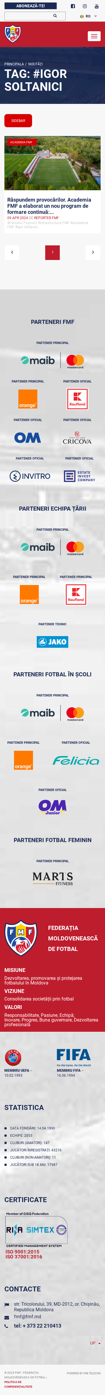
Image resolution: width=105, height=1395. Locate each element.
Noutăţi (35, 64)
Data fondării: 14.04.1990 (33, 1128)
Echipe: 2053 (22, 1136)
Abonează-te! (30, 6)
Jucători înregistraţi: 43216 (36, 1150)
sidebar (18, 121)
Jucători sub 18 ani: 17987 (34, 1165)
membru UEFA (16, 1070)
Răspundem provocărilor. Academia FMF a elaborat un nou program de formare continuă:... (49, 205)
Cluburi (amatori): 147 (30, 1143)
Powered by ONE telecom (84, 1373)
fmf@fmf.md (27, 1316)
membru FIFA (68, 1070)
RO (88, 16)
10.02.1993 (13, 1075)
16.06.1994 (66, 1075)
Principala (14, 64)
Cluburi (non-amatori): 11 (34, 1157)
